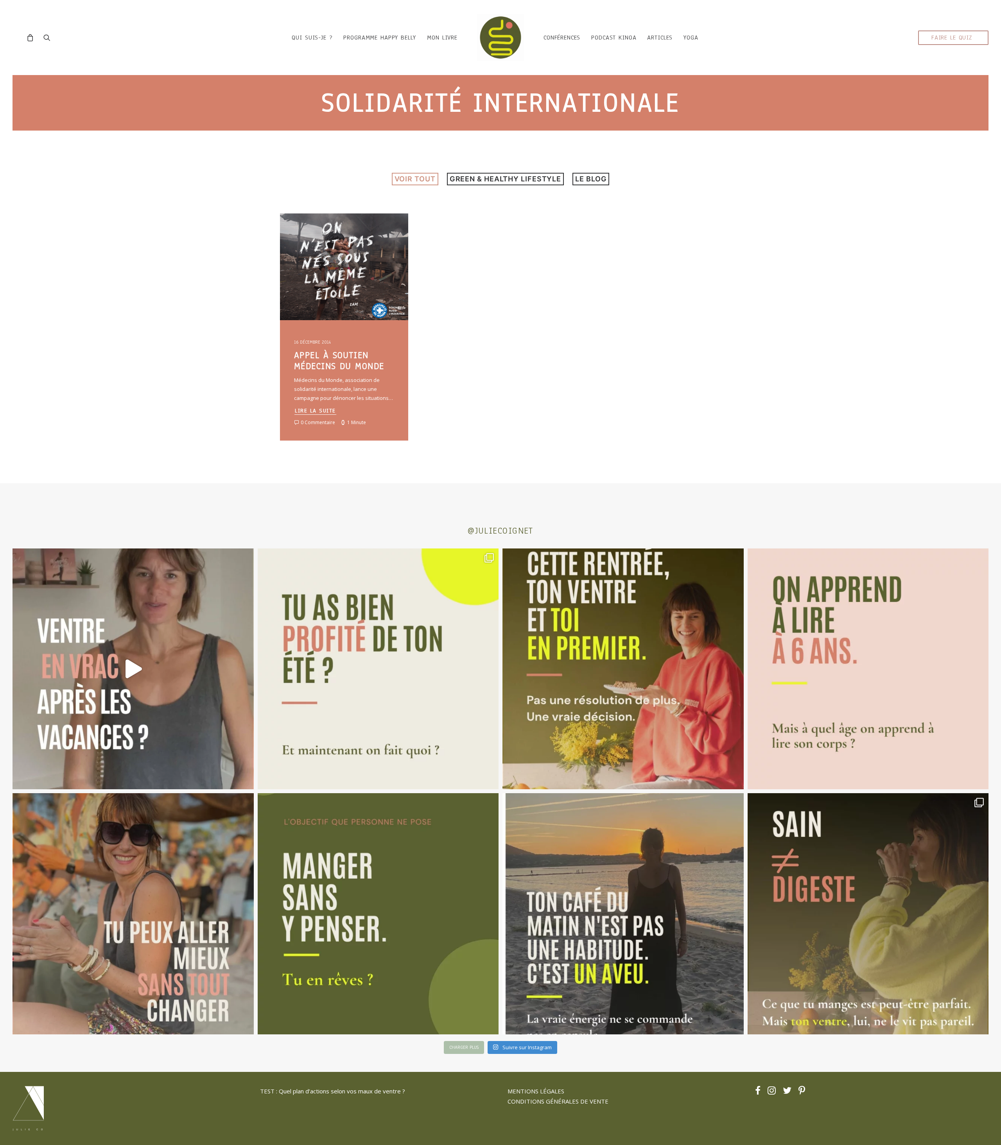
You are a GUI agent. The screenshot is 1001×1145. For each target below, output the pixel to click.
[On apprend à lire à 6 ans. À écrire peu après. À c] (868, 669)
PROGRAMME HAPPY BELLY (379, 37)
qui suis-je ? (312, 37)
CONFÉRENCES (562, 37)
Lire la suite (315, 410)
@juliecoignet (500, 531)
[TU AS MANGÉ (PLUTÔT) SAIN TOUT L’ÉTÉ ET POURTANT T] (133, 669)
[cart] (32, 37)
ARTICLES (660, 37)
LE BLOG (590, 179)
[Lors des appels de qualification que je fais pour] (133, 913)
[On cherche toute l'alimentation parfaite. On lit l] (378, 913)
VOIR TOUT (415, 179)
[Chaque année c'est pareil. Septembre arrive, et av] (623, 669)
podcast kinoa (613, 37)
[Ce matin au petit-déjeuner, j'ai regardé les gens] (623, 913)
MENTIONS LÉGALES (536, 1091)
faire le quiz (951, 37)
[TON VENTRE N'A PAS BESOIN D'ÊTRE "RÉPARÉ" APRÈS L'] (378, 669)
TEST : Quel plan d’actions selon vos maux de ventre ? (332, 1091)
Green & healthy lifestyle (505, 179)
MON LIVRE (442, 37)
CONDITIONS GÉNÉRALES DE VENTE (558, 1101)
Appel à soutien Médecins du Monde (339, 361)
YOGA (690, 37)
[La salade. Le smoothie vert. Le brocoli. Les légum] (868, 913)
